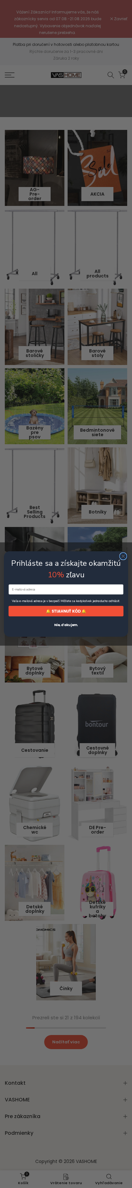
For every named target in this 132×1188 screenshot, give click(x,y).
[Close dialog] (123, 556)
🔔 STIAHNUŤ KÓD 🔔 (66, 611)
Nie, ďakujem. (66, 625)
